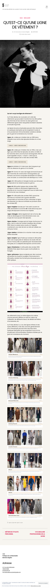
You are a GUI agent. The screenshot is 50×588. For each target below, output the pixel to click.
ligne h (18, 522)
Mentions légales (7, 557)
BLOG (21, 18)
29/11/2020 (35, 32)
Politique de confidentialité (10, 556)
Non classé (27, 18)
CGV (3, 554)
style (21, 522)
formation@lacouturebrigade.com (11, 572)
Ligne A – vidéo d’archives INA (17, 145)
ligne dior (14, 522)
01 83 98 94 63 (6, 570)
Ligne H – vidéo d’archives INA (17, 162)
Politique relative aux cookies (36, 585)
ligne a (10, 522)
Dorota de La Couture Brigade (22, 32)
